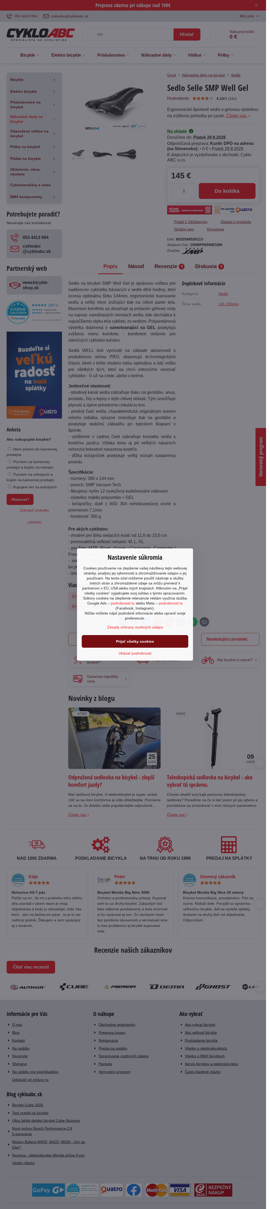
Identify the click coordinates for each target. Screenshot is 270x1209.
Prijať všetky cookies (135, 641)
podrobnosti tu (123, 603)
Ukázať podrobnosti (135, 653)
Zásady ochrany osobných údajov (135, 627)
